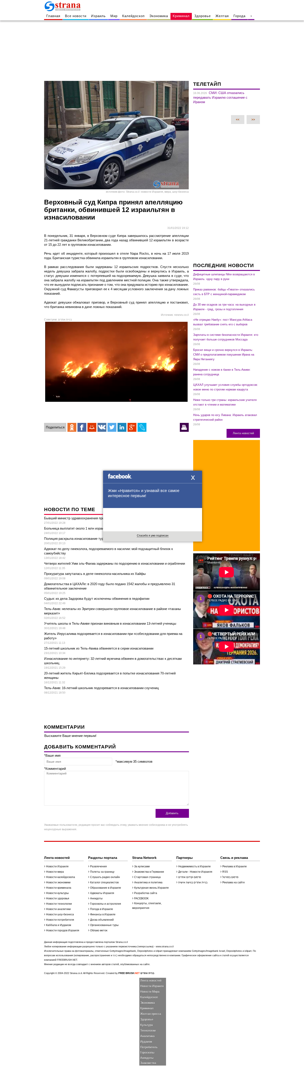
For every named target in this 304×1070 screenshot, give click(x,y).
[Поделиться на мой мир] (91, 427)
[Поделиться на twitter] (111, 427)
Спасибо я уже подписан (152, 535)
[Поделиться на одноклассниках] (71, 427)
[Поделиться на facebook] (81, 427)
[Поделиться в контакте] (101, 427)
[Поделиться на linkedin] (122, 427)
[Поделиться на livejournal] (142, 427)
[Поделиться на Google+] (132, 427)
